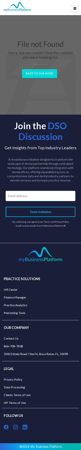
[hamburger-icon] (75, 8)
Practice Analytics (15, 305)
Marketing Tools (14, 313)
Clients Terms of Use (17, 395)
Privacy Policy (13, 379)
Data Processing (14, 387)
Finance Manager (15, 297)
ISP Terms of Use (15, 402)
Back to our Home (39, 73)
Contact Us (11, 338)
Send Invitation (40, 212)
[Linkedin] (25, 427)
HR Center (11, 289)
